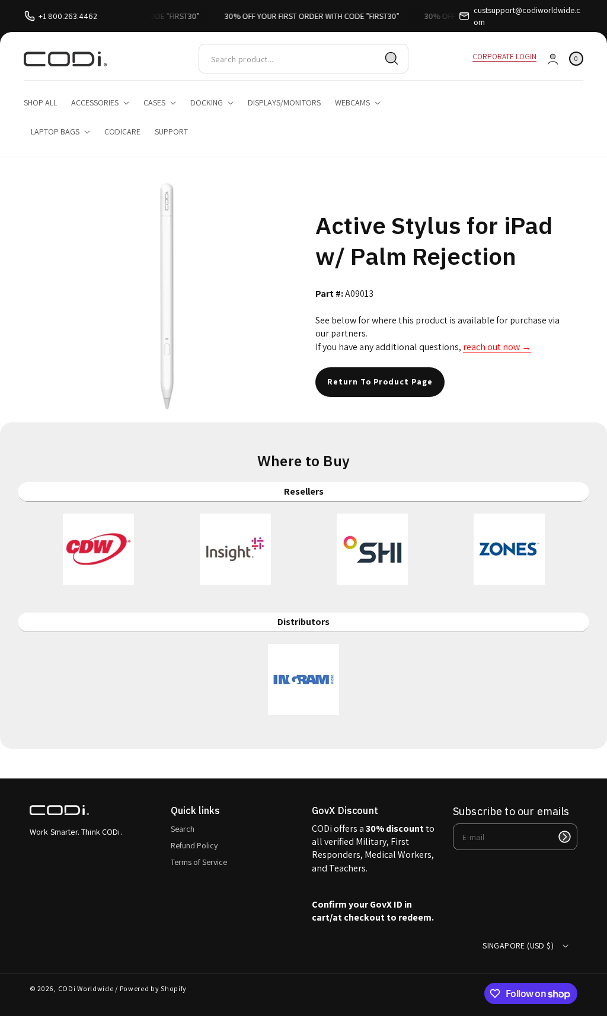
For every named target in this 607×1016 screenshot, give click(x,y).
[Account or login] (552, 59)
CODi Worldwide (86, 988)
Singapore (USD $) (518, 945)
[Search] (392, 59)
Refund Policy (194, 845)
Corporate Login (504, 57)
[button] (576, 59)
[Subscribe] (564, 836)
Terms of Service (199, 862)
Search (182, 828)
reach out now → (497, 347)
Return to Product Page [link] (380, 381)
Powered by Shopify (153, 988)
